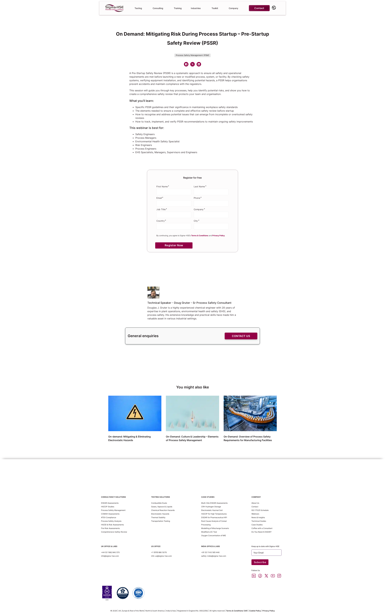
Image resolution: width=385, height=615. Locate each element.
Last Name (199, 186)
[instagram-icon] (279, 575)
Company (199, 209)
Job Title (161, 209)
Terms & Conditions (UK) (237, 611)
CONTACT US (241, 336)
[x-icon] (266, 575)
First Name (162, 186)
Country (160, 220)
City (196, 220)
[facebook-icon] (260, 575)
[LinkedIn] (199, 64)
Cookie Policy (255, 611)
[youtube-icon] (273, 575)
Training (178, 8)
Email (159, 198)
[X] (192, 64)
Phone (197, 198)
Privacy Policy (268, 611)
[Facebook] (186, 64)
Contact (259, 8)
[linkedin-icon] (253, 575)
